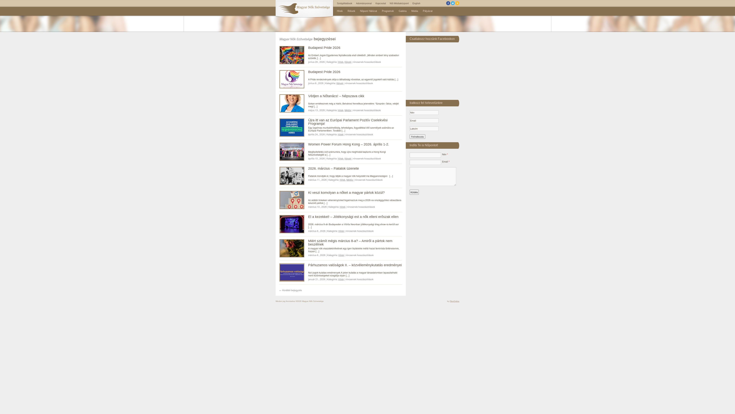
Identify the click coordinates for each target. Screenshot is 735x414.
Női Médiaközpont (399, 3)
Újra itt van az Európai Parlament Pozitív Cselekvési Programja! (348, 122)
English (416, 3)
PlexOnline (454, 301)
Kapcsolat (381, 3)
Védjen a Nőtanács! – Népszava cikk (336, 96)
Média (414, 11)
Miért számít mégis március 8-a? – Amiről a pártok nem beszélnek (350, 242)
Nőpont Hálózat (368, 11)
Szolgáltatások (344, 3)
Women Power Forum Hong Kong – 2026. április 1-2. (348, 144)
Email (446, 161)
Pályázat (428, 11)
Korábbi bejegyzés (290, 290)
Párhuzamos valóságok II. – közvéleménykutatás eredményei (355, 265)
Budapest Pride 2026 (324, 48)
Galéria (403, 11)
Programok (388, 11)
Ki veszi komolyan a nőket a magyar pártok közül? (346, 193)
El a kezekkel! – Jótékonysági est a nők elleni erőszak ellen (353, 217)
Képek (348, 61)
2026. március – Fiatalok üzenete (333, 168)
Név (445, 154)
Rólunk (351, 11)
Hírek (340, 11)
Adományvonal (364, 3)
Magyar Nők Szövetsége (296, 39)
